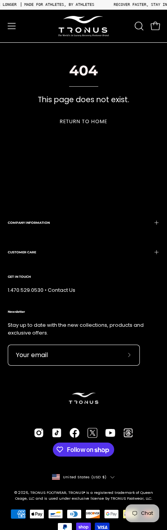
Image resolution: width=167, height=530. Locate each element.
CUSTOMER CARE (22, 252)
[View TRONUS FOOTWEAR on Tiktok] (57, 433)
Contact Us (61, 290)
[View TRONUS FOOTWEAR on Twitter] (92, 433)
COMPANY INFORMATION (29, 223)
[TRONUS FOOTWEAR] (83, 26)
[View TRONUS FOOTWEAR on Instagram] (39, 433)
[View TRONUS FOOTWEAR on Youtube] (110, 433)
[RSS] (128, 433)
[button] (138, 26)
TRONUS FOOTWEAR (48, 492)
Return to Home (83, 121)
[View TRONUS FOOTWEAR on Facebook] (74, 433)
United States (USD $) (84, 476)
